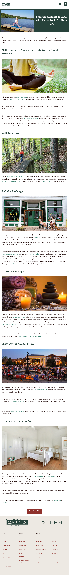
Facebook (5, 502)
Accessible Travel (40, 553)
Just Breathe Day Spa (19, 317)
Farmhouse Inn (50, 476)
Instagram (57, 500)
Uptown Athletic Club (17, 99)
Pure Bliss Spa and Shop (9, 324)
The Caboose (38, 237)
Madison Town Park (40, 390)
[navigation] (60, 4)
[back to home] (65, 4)
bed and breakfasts (37, 476)
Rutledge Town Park (18, 401)
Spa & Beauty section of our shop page (29, 336)
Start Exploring (6, 545)
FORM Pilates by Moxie (31, 118)
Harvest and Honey (39, 240)
